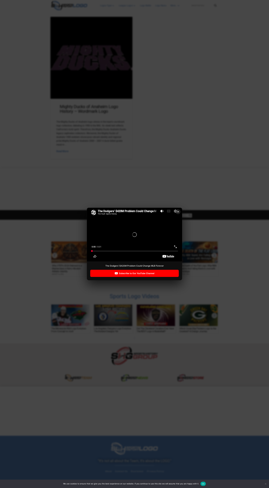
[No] (265, 483)
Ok (203, 484)
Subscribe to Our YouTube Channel (136, 273)
